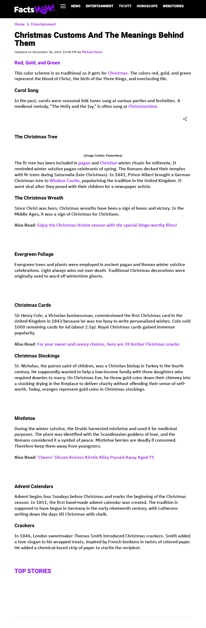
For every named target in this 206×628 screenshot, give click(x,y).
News (75, 6)
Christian (108, 163)
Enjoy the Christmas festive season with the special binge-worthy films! (107, 225)
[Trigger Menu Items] (63, 6)
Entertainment (99, 6)
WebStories (173, 6)
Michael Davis (92, 52)
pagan (84, 163)
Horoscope (147, 6)
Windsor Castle (64, 180)
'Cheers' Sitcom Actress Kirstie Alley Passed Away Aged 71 (95, 457)
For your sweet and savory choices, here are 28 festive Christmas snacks (108, 344)
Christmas (118, 73)
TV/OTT (125, 6)
